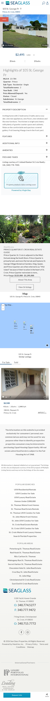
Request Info (17, 695)
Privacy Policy (32, 644)
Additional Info (11, 143)
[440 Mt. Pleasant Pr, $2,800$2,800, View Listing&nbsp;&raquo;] (32, 329)
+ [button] (3, 305)
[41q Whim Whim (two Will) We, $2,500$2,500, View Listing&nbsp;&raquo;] (15, 324)
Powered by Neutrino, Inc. (13, 644)
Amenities (7, 150)
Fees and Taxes (10, 157)
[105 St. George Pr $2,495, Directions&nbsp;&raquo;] (25, 325)
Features (7, 136)
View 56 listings (25, 287)
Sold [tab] (16, 362)
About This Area (25, 280)
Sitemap (30, 647)
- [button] (3, 308)
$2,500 (7, 403)
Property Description (14, 109)
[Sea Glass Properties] (17, 4)
